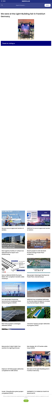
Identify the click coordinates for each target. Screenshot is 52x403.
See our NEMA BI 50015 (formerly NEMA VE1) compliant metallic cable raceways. (13, 276)
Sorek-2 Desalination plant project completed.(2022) (12, 392)
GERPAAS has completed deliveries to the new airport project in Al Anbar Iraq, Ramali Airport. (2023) (38, 301)
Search (47, 5)
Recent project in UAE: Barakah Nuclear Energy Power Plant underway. (36, 252)
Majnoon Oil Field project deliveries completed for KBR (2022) (12, 369)
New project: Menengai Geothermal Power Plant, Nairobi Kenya (38, 276)
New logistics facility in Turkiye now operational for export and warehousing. (13, 252)
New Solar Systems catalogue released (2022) (11, 324)
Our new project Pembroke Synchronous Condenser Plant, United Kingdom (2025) (11, 301)
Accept (26, 400)
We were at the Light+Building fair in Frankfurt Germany (38, 369)
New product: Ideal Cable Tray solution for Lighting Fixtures (11, 347)
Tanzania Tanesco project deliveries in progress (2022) (38, 324)
